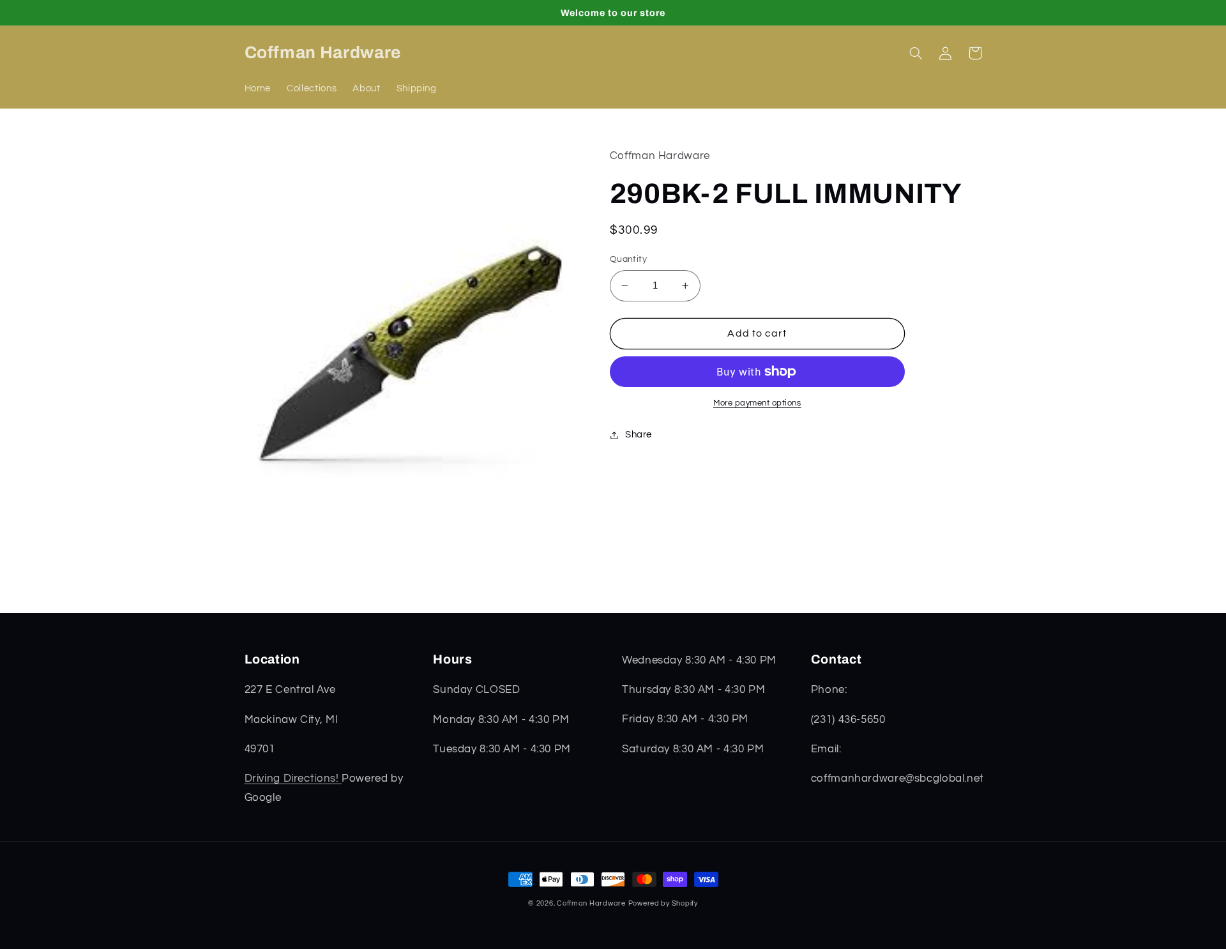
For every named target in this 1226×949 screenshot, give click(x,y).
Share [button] (638, 434)
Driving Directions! (293, 778)
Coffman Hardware (591, 903)
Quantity (628, 259)
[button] (916, 53)
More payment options (757, 403)
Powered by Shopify (663, 903)
